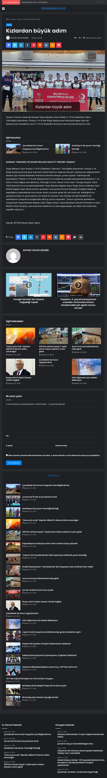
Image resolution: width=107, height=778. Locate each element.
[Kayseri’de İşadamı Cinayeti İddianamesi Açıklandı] (13, 647)
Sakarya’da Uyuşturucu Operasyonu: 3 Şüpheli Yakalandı (49, 655)
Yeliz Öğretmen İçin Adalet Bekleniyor (84, 378)
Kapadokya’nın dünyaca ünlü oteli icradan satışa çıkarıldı (50, 543)
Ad (8, 436)
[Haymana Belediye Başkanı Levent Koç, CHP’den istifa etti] (13, 670)
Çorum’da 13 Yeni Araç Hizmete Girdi (39, 497)
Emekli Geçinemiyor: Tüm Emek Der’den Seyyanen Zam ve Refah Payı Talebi (57, 566)
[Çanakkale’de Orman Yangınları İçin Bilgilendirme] (13, 149)
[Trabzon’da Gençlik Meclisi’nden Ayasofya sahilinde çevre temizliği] (13, 559)
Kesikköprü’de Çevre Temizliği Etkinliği (36, 2)
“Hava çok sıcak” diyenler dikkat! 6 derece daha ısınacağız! (18, 349)
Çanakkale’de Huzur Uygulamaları (48, 361)
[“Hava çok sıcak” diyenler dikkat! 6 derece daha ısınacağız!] (20, 336)
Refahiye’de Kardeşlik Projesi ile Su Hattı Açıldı (44, 685)
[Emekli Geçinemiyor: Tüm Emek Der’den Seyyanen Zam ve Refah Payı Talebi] (13, 570)
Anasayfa (12, 19)
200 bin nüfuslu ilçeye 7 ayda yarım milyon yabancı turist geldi (53, 349)
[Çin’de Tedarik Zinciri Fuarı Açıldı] (13, 594)
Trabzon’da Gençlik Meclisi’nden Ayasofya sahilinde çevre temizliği (54, 555)
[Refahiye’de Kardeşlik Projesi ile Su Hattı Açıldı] (13, 689)
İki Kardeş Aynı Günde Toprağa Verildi (40, 697)
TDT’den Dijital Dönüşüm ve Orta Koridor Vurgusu (29, 678)
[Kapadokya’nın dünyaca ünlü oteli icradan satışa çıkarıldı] (13, 547)
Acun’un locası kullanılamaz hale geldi (85, 347)
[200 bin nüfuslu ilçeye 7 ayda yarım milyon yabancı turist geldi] (53, 336)
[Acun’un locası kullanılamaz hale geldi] (86, 336)
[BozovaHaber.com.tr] (53, 8)
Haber (19, 19)
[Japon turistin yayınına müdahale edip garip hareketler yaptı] (13, 636)
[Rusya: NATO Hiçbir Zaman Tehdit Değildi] (20, 367)
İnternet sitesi (61, 445)
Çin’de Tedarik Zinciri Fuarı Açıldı (37, 590)
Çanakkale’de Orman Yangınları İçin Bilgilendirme (45, 485)
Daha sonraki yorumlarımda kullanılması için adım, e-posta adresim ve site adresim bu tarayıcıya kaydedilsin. (54, 455)
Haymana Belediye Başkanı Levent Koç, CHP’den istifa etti (49, 667)
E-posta (10, 445)
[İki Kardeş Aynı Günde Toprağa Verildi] (13, 701)
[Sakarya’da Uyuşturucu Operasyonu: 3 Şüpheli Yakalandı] (13, 659)
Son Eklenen (53, 475)
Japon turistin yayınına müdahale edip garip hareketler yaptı (51, 632)
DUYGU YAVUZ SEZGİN (19, 38)
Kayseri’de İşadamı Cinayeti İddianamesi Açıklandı (46, 643)
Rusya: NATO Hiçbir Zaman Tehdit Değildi (18, 378)
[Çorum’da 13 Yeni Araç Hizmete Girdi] (13, 500)
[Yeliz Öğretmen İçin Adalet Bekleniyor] (86, 367)
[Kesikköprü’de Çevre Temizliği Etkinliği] (62, 149)
